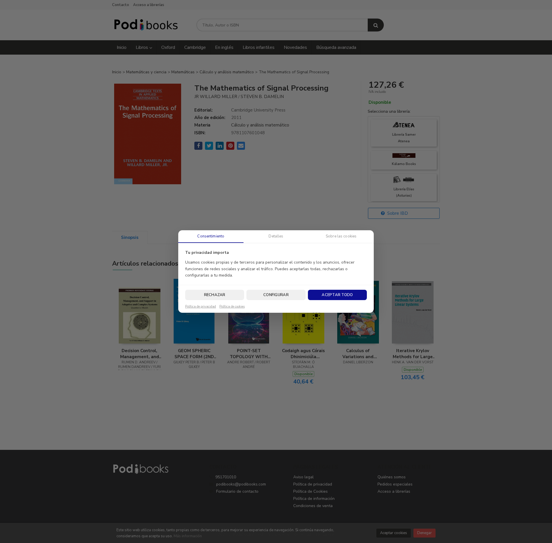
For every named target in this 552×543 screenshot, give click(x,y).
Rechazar (214, 295)
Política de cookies (232, 307)
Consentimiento (210, 236)
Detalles (276, 236)
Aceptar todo (337, 295)
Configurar (276, 295)
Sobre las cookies (341, 236)
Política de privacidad (200, 307)
